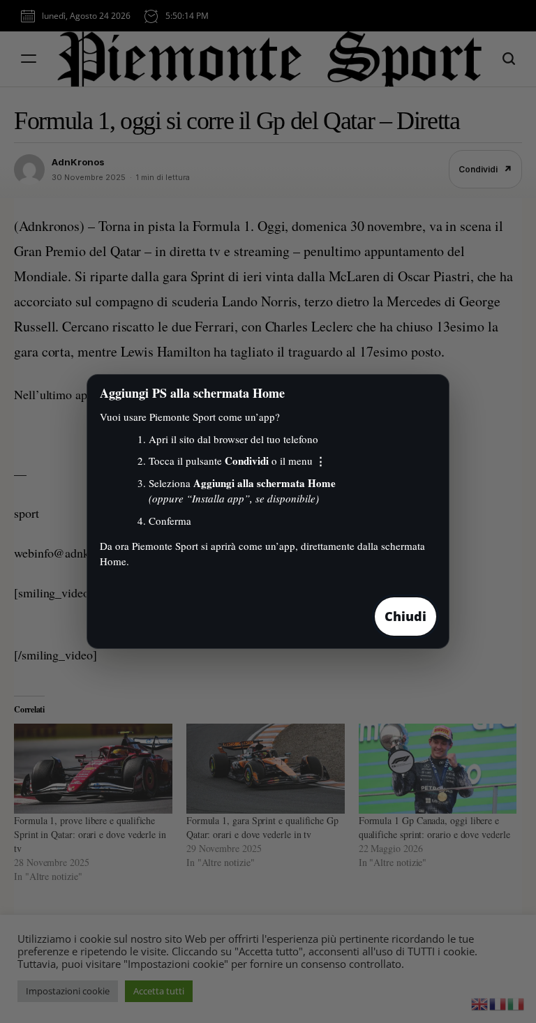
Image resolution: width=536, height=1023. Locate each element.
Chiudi (405, 616)
